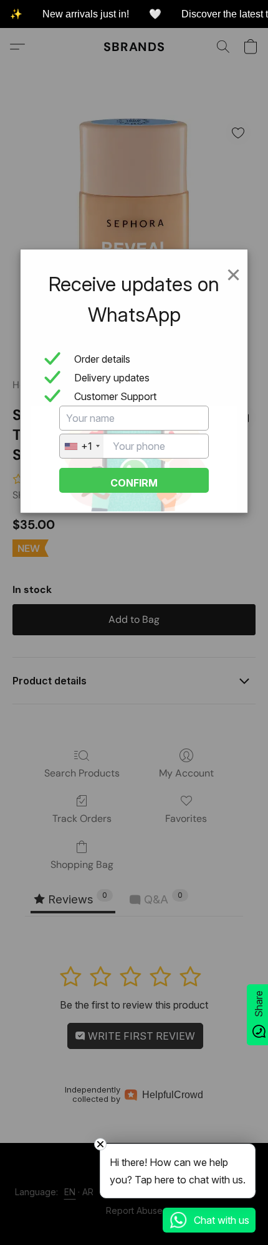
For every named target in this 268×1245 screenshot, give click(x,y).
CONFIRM (134, 483)
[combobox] (81, 446)
